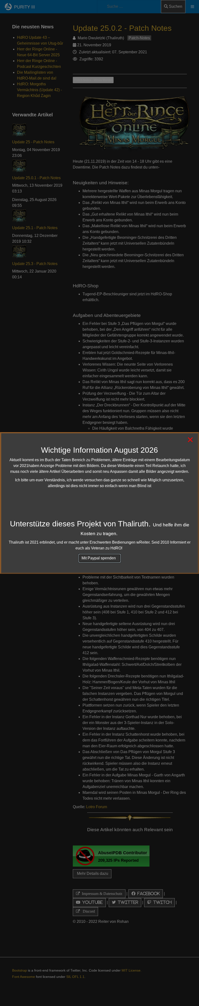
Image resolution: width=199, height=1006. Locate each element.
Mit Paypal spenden (100, 558)
